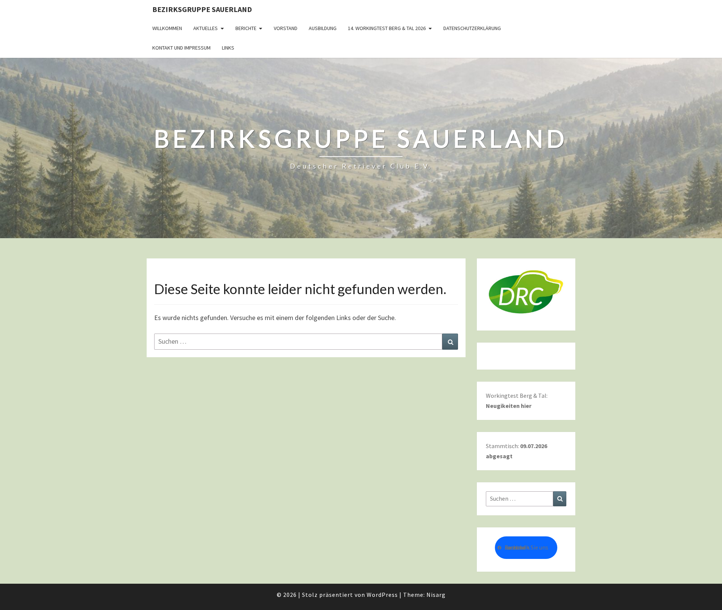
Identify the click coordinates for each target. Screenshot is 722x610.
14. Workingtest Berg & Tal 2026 (387, 28)
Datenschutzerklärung (472, 28)
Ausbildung (323, 28)
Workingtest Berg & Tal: (517, 400)
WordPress (382, 594)
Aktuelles (205, 28)
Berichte (245, 28)
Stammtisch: (516, 451)
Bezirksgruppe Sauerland (202, 9)
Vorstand (285, 28)
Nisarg (436, 594)
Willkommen (167, 28)
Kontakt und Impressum (181, 47)
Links (228, 47)
